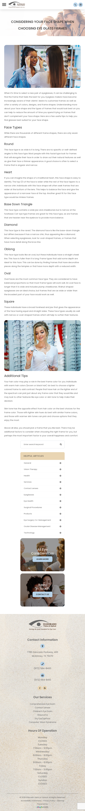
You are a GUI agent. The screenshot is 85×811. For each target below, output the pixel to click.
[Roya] (42, 807)
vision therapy (30, 469)
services (28, 482)
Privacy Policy (49, 800)
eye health (28, 501)
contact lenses (31, 488)
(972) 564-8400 (42, 668)
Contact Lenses (42, 707)
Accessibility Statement (31, 800)
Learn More (42, 559)
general (27, 463)
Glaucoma (42, 714)
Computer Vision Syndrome (42, 722)
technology (29, 532)
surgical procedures (33, 507)
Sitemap (60, 800)
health (27, 475)
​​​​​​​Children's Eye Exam (42, 711)
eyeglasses (29, 494)
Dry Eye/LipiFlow (42, 718)
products (28, 513)
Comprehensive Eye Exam (42, 704)
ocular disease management (37, 526)
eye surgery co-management (37, 520)
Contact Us (42, 594)
